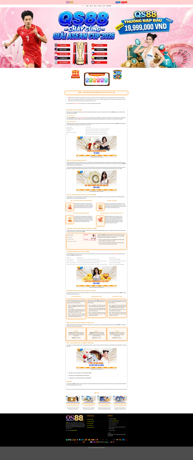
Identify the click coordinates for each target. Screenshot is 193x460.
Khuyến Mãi (108, 5)
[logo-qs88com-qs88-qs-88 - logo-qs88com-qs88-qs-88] (71, 2)
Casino (87, 5)
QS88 (83, 5)
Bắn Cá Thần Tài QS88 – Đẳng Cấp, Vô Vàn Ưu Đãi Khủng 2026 (120, 416)
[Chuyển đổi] (68, 384)
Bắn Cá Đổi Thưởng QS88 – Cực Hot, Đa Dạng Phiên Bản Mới (104, 416)
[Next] (188, 43)
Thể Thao (100, 5)
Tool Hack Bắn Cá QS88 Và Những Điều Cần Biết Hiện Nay (88, 416)
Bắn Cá (91, 5)
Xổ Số (104, 5)
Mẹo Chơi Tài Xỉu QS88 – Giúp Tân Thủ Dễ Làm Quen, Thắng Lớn (72, 416)
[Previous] (5, 43)
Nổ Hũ (95, 5)
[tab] (74, 246)
